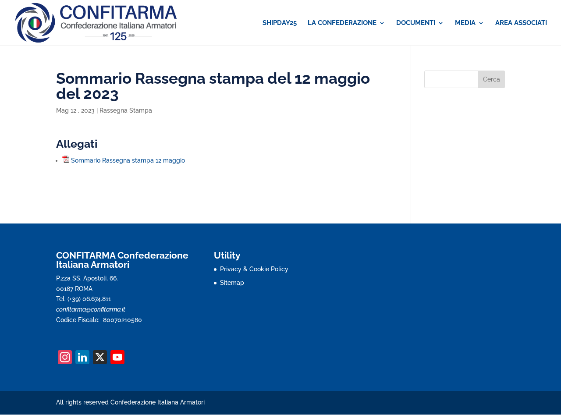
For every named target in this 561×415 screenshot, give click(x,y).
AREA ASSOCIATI (521, 23)
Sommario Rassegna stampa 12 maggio (128, 160)
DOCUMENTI (415, 23)
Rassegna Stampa (125, 110)
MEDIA (465, 23)
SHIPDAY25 (280, 23)
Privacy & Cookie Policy (254, 269)
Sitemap (232, 282)
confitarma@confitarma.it (90, 309)
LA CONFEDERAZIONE (342, 23)
